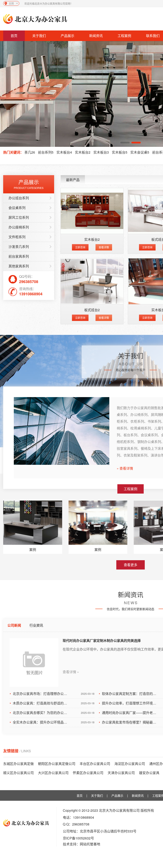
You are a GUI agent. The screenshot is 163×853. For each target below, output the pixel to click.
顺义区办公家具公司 (18, 772)
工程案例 (124, 35)
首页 (14, 35)
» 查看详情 (125, 468)
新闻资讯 (96, 35)
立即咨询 (80, 247)
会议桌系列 (16, 207)
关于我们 (39, 35)
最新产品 (73, 179)
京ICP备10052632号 (78, 838)
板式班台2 (92, 309)
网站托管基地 (90, 844)
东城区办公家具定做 (18, 763)
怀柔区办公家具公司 (88, 772)
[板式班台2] (92, 281)
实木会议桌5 (139, 152)
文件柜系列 (16, 236)
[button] (125, 142)
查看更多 (130, 564)
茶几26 (29, 152)
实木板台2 (82, 152)
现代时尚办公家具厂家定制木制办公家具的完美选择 (102, 640)
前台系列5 (45, 152)
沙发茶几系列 (18, 246)
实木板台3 (101, 152)
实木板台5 (119, 152)
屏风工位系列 (18, 217)
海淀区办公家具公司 (129, 763)
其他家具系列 (18, 266)
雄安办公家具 (149, 772)
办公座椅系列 (18, 227)
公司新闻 (14, 625)
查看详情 (104, 247)
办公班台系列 (18, 197)
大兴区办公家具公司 (53, 772)
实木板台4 (64, 152)
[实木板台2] (92, 211)
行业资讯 (36, 625)
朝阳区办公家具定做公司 (56, 763)
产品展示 (67, 35)
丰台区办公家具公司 (95, 763)
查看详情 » (71, 672)
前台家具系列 (18, 256)
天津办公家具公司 (121, 772)
